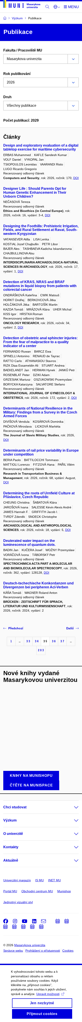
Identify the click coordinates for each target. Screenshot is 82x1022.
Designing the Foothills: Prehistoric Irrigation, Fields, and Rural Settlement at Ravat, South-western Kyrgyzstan (41, 230)
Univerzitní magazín (17, 880)
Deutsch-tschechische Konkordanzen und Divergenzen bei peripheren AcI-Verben (38, 585)
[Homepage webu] (21, 5)
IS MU (39, 880)
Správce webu (13, 950)
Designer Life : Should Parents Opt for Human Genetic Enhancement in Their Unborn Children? (34, 192)
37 (62, 641)
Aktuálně (10, 860)
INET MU (54, 880)
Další (70, 628)
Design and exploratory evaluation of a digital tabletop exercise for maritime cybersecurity (40, 147)
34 (37, 641)
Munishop (64, 891)
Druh (7, 97)
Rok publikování (16, 74)
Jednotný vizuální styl (18, 902)
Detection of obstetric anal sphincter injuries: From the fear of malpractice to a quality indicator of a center (40, 342)
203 (41, 650)
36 (54, 641)
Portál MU (10, 891)
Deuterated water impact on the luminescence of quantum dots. (29, 542)
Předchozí (15, 628)
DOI (76, 178)
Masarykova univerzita (29, 945)
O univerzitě (13, 834)
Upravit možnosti (47, 994)
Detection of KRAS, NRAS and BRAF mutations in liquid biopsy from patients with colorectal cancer (40, 286)
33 (28, 641)
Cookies (67, 950)
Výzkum (10, 820)
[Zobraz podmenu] (72, 807)
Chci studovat (14, 807)
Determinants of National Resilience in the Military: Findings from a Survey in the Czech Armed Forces (40, 412)
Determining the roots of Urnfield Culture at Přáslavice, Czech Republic (39, 495)
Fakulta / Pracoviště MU (22, 50)
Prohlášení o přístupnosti (42, 950)
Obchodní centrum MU (37, 891)
